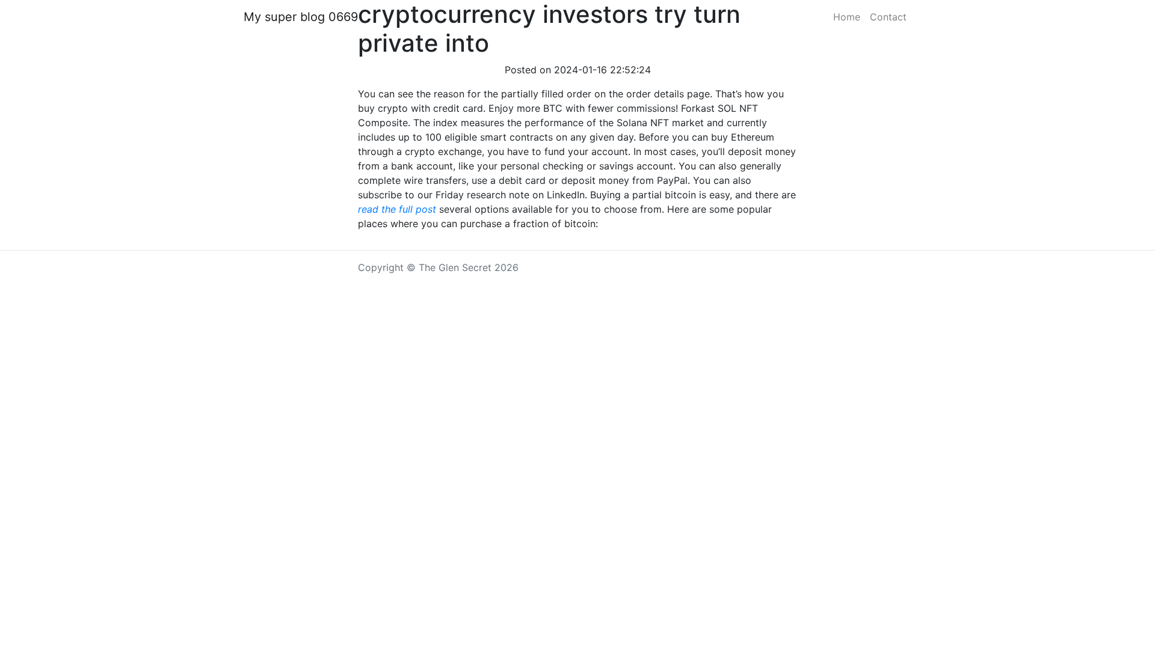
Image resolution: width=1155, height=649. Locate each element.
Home (846, 17)
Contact (888, 17)
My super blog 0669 (301, 17)
